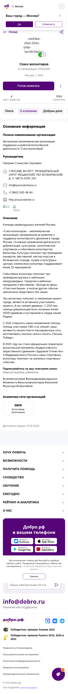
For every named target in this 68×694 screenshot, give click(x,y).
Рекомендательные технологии (21, 674)
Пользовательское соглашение (20, 654)
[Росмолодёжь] (29, 687)
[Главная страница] (7, 6)
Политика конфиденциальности (21, 661)
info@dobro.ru (24, 601)
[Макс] (48, 621)
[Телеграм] (62, 621)
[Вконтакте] (55, 621)
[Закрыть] (60, 16)
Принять (34, 576)
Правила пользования (16, 667)
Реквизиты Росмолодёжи (17, 647)
